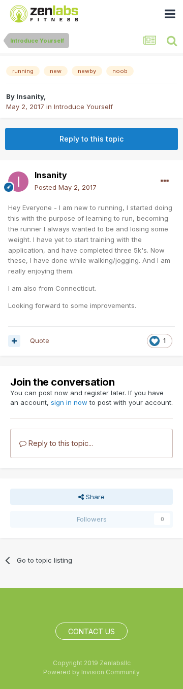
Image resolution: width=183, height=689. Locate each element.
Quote (39, 340)
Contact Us (91, 631)
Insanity (30, 96)
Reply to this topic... (59, 443)
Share (94, 497)
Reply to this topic (91, 138)
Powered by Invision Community (91, 672)
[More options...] (165, 181)
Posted (66, 187)
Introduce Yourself (83, 106)
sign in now (69, 402)
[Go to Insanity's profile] (18, 181)
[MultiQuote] (14, 341)
